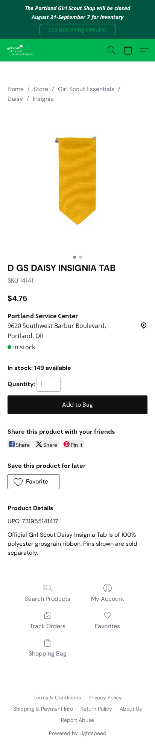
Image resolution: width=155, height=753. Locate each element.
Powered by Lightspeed (77, 733)
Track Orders (47, 626)
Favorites (107, 626)
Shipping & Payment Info (43, 708)
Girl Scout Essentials (86, 89)
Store (40, 89)
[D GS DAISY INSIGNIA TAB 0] (77, 181)
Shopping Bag (48, 653)
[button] (77, 29)
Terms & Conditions (57, 697)
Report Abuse (77, 720)
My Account (107, 599)
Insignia (43, 99)
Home (16, 89)
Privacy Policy (105, 697)
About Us (131, 708)
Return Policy (96, 708)
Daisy (15, 99)
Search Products (47, 599)
